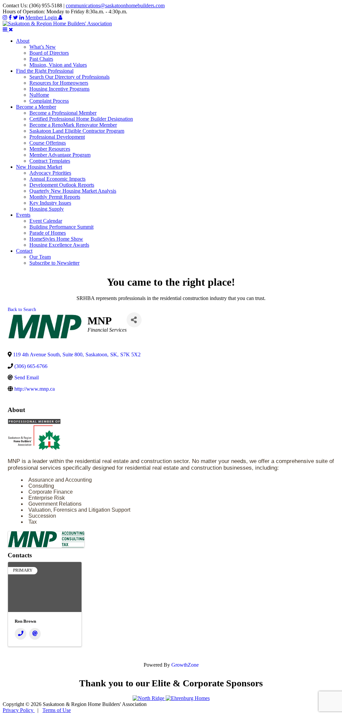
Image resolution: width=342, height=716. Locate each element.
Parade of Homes (47, 233)
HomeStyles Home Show (56, 239)
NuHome (39, 95)
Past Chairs (41, 59)
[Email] (35, 634)
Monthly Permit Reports (54, 197)
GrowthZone (185, 665)
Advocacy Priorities (50, 173)
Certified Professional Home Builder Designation (81, 119)
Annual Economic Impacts (57, 179)
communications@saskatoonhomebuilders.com (115, 5)
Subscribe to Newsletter (54, 263)
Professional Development (57, 137)
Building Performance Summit (61, 227)
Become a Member (36, 107)
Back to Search (22, 309)
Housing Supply (46, 209)
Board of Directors (49, 53)
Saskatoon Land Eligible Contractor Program (76, 131)
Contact (24, 251)
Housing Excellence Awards (59, 245)
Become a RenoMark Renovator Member (73, 125)
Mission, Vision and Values (58, 65)
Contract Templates (49, 161)
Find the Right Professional (44, 71)
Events (23, 215)
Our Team (40, 257)
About (22, 41)
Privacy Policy (19, 710)
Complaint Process (49, 101)
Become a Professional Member (63, 113)
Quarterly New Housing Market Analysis (72, 191)
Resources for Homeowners (58, 83)
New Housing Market (39, 167)
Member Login (41, 17)
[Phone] (20, 634)
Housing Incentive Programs (59, 89)
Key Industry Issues (50, 203)
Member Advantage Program (60, 155)
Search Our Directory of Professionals (69, 77)
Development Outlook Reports (61, 185)
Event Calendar (45, 221)
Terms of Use (56, 710)
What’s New (42, 47)
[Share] (134, 319)
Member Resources (49, 149)
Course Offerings (47, 143)
